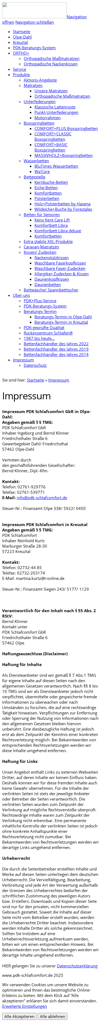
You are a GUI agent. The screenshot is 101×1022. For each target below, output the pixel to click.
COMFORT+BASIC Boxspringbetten (50, 147)
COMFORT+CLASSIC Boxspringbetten (52, 136)
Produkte (21, 74)
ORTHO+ (21, 53)
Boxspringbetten (39, 123)
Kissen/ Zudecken (40, 252)
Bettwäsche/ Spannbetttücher (51, 289)
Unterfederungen (39, 101)
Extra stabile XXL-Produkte (48, 241)
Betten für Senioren (42, 214)
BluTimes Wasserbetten (56, 166)
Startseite (35, 380)
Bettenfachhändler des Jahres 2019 (56, 349)
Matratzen (33, 85)
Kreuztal (20, 42)
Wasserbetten (36, 160)
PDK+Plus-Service (40, 300)
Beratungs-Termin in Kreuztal (61, 322)
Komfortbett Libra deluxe (57, 230)
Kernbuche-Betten (51, 182)
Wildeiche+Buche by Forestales (63, 209)
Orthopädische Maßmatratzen (51, 58)
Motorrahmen (47, 117)
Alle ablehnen (52, 1016)
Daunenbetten (47, 284)
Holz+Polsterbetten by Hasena (62, 203)
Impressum (23, 359)
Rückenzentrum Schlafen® (48, 333)
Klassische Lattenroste (54, 107)
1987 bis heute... (39, 338)
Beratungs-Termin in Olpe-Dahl (63, 316)
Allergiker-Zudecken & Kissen (61, 273)
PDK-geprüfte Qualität (44, 327)
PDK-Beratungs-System (34, 47)
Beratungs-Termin (40, 311)
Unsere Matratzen (51, 90)
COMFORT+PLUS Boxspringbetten (66, 128)
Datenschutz (35, 365)
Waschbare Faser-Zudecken (59, 268)
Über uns (21, 295)
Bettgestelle (34, 176)
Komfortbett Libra (51, 225)
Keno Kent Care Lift (52, 220)
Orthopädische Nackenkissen (51, 63)
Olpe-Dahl (22, 37)
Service (19, 69)
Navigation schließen (34, 22)
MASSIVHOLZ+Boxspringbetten (63, 155)
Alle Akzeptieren (19, 1016)
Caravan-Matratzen (41, 246)
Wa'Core (42, 171)
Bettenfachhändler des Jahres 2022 (56, 343)
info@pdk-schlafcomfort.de (42, 497)
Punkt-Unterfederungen (56, 112)
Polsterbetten (46, 198)
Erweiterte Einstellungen (24, 1006)
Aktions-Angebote (40, 80)
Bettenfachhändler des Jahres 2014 (56, 354)
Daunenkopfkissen (51, 279)
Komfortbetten (48, 193)
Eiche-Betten (46, 187)
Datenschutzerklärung (77, 965)
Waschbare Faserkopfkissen (60, 263)
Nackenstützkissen (51, 257)
